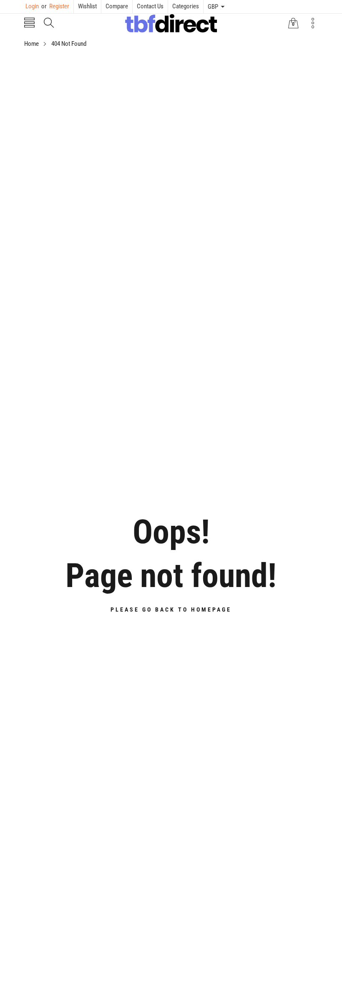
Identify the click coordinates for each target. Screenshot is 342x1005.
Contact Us (150, 6)
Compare (117, 6)
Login (32, 6)
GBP (213, 6)
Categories (185, 6)
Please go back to (171, 609)
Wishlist (87, 6)
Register (55, 6)
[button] (29, 23)
